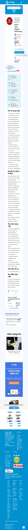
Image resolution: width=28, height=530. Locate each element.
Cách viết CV (8, 456)
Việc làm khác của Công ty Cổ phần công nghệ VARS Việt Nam (14, 319)
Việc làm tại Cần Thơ (8, 516)
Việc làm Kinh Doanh (14, 489)
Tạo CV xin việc (21, 489)
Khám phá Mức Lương (20, 497)
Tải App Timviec (21, 492)
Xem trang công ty (14, 308)
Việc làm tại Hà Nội (9, 491)
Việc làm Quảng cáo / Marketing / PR (13, 322)
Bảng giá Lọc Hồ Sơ (9, 528)
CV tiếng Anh (8, 460)
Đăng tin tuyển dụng (9, 524)
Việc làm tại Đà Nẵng (11, 324)
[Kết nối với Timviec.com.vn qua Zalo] (23, 527)
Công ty (9, 68)
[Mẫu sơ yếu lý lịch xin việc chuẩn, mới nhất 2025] (14, 343)
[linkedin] (16, 455)
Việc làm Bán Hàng (15, 509)
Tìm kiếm (21, 8)
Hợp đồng (13, 86)
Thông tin (10, 66)
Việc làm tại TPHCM (9, 495)
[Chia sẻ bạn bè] (15, 58)
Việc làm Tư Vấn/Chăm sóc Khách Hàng (15, 504)
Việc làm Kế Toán (14, 493)
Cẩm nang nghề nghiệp (8, 462)
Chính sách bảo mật (19, 442)
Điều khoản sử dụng (19, 445)
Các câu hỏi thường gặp (19, 439)
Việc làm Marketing (15, 499)
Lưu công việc (19, 49)
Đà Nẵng (19, 45)
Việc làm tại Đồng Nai (8, 511)
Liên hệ (18, 437)
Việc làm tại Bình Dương (8, 505)
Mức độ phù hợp (13, 71)
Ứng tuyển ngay (19, 52)
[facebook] (14, 455)
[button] (7, 356)
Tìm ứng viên (8, 526)
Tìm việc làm (8, 455)
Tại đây (14, 408)
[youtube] (19, 455)
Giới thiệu (19, 435)
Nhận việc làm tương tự (21, 55)
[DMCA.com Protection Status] (17, 460)
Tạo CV (6, 458)
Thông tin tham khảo (7, 465)
